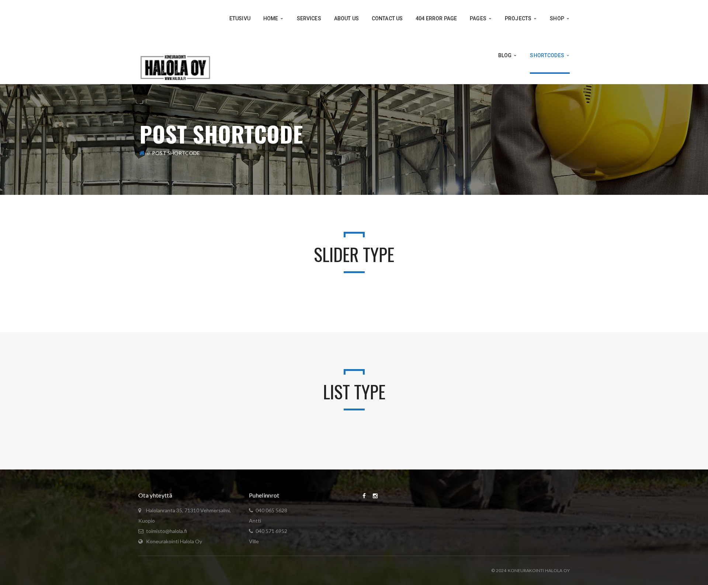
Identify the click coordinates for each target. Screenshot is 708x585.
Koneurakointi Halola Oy (174, 541)
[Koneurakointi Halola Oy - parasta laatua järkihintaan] (175, 66)
